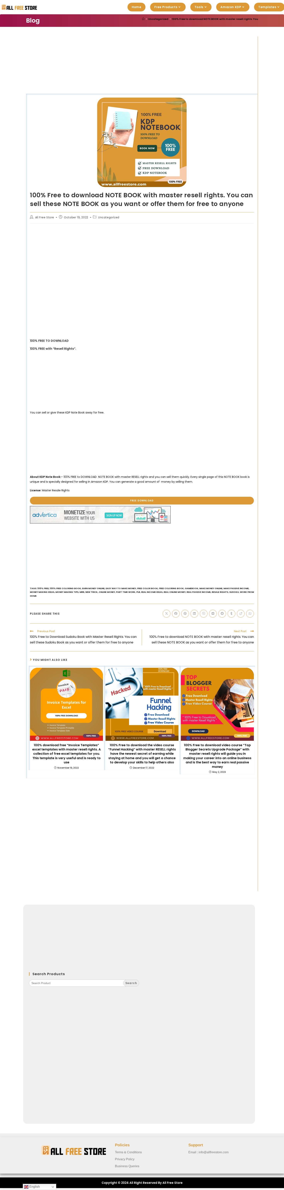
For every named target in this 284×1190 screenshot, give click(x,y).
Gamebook (191, 588)
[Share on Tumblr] (231, 614)
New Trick (91, 592)
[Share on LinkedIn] (194, 614)
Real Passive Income (199, 592)
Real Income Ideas (151, 592)
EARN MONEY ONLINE (93, 588)
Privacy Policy (124, 1159)
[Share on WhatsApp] (250, 614)
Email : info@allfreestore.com (208, 1152)
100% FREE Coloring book (65, 588)
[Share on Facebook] (176, 614)
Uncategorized (108, 217)
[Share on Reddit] (222, 614)
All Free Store (44, 217)
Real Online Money (174, 592)
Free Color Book (147, 588)
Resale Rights (220, 592)
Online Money (107, 592)
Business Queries (127, 1166)
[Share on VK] (213, 614)
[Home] (143, 19)
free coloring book (171, 588)
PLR (138, 592)
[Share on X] (166, 614)
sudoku (234, 592)
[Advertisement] (142, 65)
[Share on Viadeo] (241, 614)
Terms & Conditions (128, 1152)
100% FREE (43, 588)
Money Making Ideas (42, 592)
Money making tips (66, 592)
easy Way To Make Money (121, 588)
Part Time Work (125, 592)
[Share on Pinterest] (185, 614)
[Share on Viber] (203, 614)
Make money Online (210, 588)
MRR (82, 592)
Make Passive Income (236, 588)
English (34, 1186)
